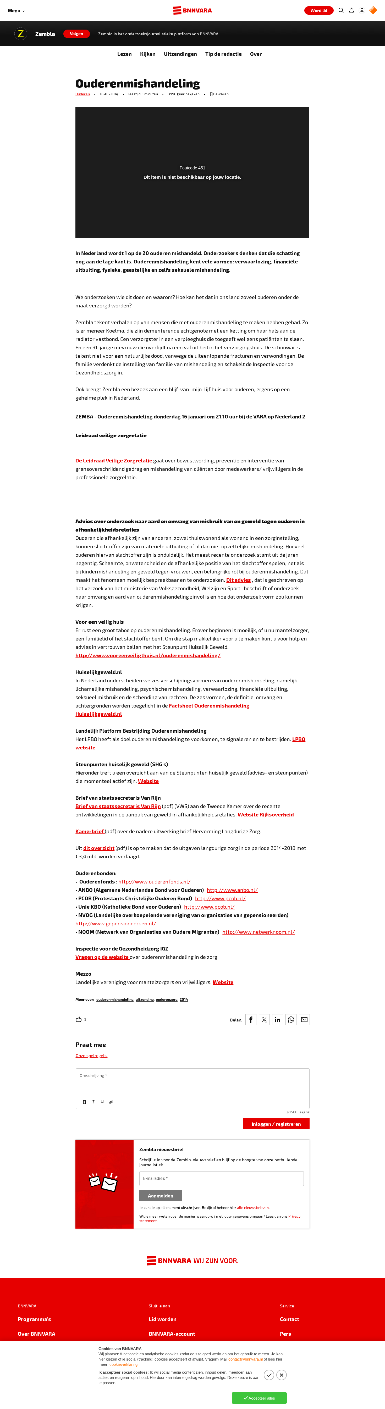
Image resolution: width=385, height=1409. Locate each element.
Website (148, 781)
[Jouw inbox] (351, 10)
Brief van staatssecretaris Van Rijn (118, 806)
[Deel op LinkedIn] (277, 1019)
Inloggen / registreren (276, 1123)
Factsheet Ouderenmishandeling (209, 705)
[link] (115, 999)
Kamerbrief (90, 831)
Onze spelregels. (92, 1055)
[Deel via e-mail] (304, 1019)
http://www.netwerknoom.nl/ (258, 932)
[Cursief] (93, 1102)
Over (256, 54)
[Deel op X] (264, 1019)
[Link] (111, 1102)
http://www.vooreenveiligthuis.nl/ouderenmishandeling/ (148, 655)
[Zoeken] (341, 10)
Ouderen (82, 94)
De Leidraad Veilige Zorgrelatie (113, 460)
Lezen (124, 54)
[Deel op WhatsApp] (291, 1019)
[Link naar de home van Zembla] (20, 33)
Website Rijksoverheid (266, 814)
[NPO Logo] (373, 10)
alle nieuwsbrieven (253, 1207)
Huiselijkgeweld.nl (98, 714)
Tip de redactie (223, 54)
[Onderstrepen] (102, 1102)
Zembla (45, 34)
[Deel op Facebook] (251, 1019)
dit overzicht (98, 848)
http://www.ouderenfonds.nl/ (154, 881)
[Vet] (84, 1102)
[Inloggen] (362, 10)
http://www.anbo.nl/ (232, 890)
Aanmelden (160, 1195)
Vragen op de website (102, 957)
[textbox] (192, 1082)
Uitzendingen (180, 54)
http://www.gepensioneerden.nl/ (115, 923)
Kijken (148, 54)
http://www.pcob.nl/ (220, 898)
